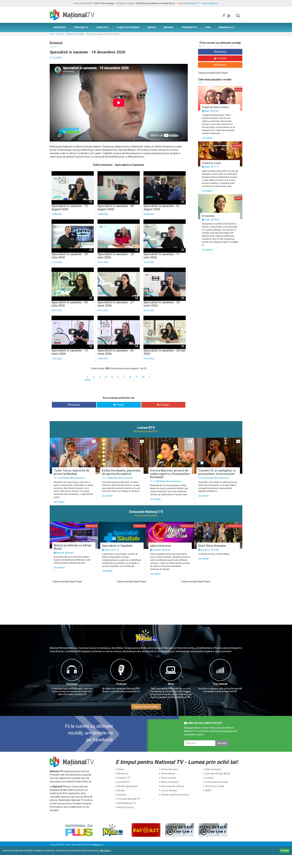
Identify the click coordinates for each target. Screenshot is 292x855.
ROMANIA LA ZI (226, 27)
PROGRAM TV (81, 27)
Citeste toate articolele (145, 706)
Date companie (210, 3)
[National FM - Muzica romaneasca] (112, 830)
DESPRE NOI (59, 27)
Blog (171, 683)
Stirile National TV (126, 803)
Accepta (284, 850)
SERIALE (151, 27)
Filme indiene (168, 773)
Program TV (123, 777)
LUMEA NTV (102, 27)
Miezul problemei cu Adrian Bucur (72, 547)
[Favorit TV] (146, 830)
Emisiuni (60, 34)
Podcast (121, 683)
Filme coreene (168, 777)
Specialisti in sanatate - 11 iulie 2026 (161, 255)
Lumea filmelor (169, 790)
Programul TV (193, 3)
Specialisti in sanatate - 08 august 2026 (116, 207)
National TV (98, 845)
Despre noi (123, 773)
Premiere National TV (128, 799)
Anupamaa (208, 215)
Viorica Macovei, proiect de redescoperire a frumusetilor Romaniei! (170, 474)
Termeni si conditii (214, 786)
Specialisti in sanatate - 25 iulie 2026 (70, 255)
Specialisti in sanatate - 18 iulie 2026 (116, 255)
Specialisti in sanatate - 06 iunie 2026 (116, 352)
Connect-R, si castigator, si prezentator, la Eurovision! (217, 472)
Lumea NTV (123, 782)
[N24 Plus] (79, 830)
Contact (209, 777)
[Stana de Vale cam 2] (213, 830)
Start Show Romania (74, 478)
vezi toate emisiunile (145, 515)
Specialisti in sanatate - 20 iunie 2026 (161, 304)
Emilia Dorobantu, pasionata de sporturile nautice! (121, 472)
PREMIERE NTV (189, 27)
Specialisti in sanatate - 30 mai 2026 (164, 352)
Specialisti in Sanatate (75, 34)
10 (143, 377)
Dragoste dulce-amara (215, 107)
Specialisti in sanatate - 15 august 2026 (70, 207)
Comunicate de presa (216, 782)
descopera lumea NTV (145, 431)
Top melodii (220, 683)
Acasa (52, 34)
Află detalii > (106, 850)
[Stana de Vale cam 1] (179, 830)
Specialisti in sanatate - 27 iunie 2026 (116, 304)
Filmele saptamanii (127, 786)
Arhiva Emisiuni (125, 807)
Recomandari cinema (172, 786)
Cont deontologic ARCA (217, 773)
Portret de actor (169, 769)
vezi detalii (207, 138)
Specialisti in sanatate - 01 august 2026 (161, 207)
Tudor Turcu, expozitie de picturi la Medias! (71, 472)
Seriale (121, 790)
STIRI (207, 27)
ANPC (208, 790)
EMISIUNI (169, 27)
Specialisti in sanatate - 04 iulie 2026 (70, 304)
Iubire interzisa (160, 545)
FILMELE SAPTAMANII (128, 27)
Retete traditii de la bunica (175, 794)
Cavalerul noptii (211, 163)
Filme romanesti (169, 782)
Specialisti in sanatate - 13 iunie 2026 (70, 352)
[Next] (149, 377)
